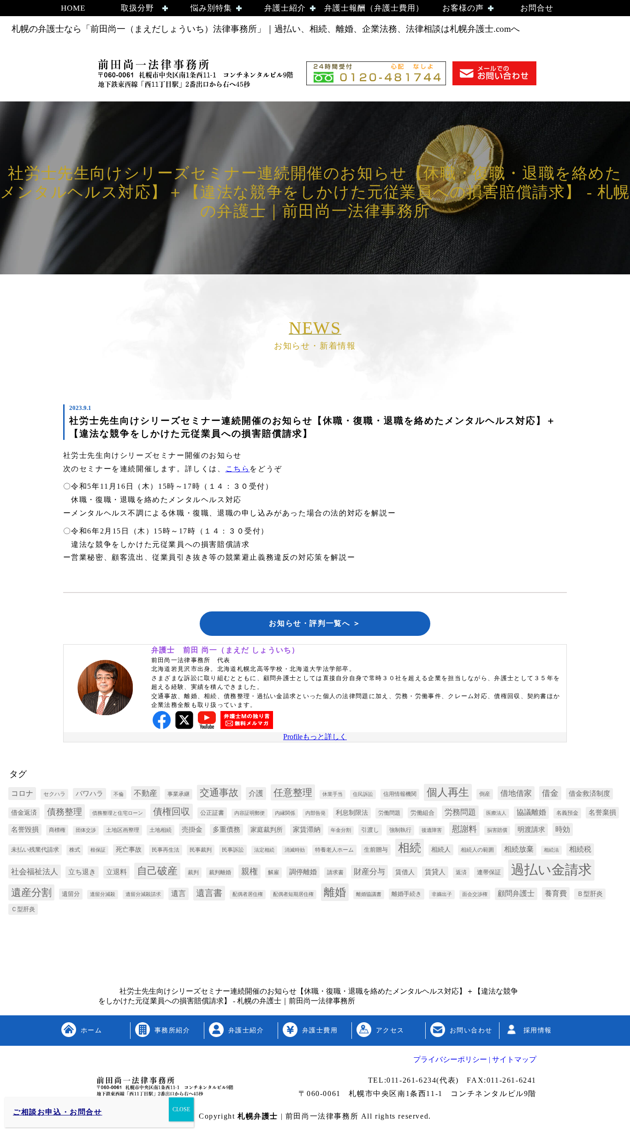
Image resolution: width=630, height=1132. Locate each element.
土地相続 (160, 830)
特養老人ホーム (334, 850)
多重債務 (226, 829)
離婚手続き (407, 893)
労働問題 (389, 813)
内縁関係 (285, 813)
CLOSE (181, 1109)
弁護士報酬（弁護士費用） (374, 8)
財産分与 (369, 871)
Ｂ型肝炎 (590, 893)
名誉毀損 (25, 829)
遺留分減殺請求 (143, 894)
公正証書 (212, 812)
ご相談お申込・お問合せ (57, 1112)
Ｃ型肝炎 (23, 909)
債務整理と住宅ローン (117, 813)
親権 (249, 871)
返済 (461, 872)
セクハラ (54, 794)
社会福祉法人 (34, 871)
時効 (562, 829)
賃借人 (405, 872)
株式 (74, 850)
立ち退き (82, 872)
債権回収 (171, 811)
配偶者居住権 (247, 894)
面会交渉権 (474, 894)
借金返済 (24, 812)
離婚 (335, 892)
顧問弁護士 (516, 893)
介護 (256, 793)
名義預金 (567, 813)
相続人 (441, 849)
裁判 (193, 872)
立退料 (116, 872)
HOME (73, 8)
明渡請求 (531, 829)
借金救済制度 (589, 793)
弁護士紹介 (285, 8)
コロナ (22, 793)
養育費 (556, 893)
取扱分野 (137, 8)
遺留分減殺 (102, 894)
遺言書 (209, 893)
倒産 (484, 794)
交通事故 (219, 792)
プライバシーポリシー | (451, 1059)
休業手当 (332, 794)
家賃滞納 (307, 829)
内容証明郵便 (249, 813)
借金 (550, 793)
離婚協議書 (368, 894)
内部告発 (315, 813)
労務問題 (460, 812)
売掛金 (192, 829)
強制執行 (400, 830)
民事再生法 (165, 850)
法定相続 (264, 850)
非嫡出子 (442, 894)
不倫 (118, 794)
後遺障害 (432, 830)
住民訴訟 (363, 794)
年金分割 (341, 830)
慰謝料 (464, 829)
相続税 (580, 849)
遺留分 (71, 893)
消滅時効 (295, 850)
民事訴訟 (233, 850)
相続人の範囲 (477, 850)
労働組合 (422, 812)
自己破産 (157, 871)
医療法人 (496, 813)
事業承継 (178, 794)
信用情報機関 (399, 794)
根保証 (98, 850)
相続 (409, 848)
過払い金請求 (551, 869)
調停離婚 (303, 872)
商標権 (57, 830)
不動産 (145, 793)
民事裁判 (201, 850)
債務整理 (64, 812)
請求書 (335, 872)
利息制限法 (352, 812)
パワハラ (89, 793)
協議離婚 (531, 812)
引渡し (370, 829)
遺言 (178, 893)
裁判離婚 (220, 872)
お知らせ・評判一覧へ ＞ (315, 623)
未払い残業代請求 (35, 849)
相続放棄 (519, 849)
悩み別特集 (211, 8)
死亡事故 (129, 849)
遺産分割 (31, 892)
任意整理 (292, 792)
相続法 (551, 850)
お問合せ (536, 8)
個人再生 (448, 792)
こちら (238, 469)
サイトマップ (513, 1059)
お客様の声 (463, 8)
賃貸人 (435, 872)
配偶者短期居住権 (293, 894)
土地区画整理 (122, 830)
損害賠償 (497, 830)
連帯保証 (489, 872)
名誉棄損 (602, 812)
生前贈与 (376, 849)
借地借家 (516, 793)
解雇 (273, 872)
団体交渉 (86, 830)
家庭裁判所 (266, 829)
